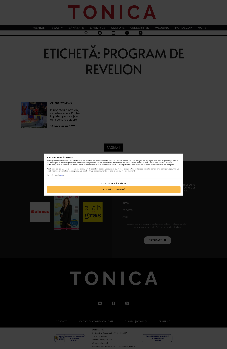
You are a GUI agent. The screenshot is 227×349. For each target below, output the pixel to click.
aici (61, 175)
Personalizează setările (113, 183)
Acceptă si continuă (113, 189)
